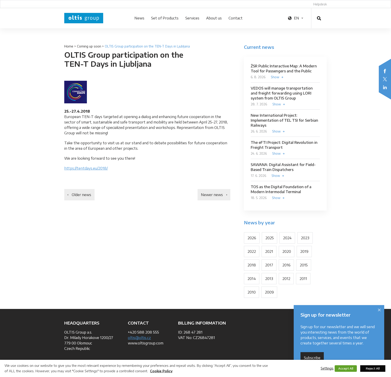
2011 (303, 278)
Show (275, 77)
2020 (286, 251)
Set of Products (165, 18)
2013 (269, 278)
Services (192, 18)
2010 (252, 292)
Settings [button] (327, 368)
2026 (252, 238)
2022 (252, 251)
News (139, 18)
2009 (269, 292)
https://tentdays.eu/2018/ (86, 168)
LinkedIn (385, 87)
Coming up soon (89, 46)
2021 (269, 251)
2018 (252, 265)
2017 (269, 265)
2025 (269, 238)
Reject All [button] (373, 368)
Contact (236, 18)
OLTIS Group (83, 18)
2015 (304, 265)
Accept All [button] (345, 368)
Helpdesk (320, 4)
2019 (304, 251)
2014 (252, 278)
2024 (287, 238)
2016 (286, 265)
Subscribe (312, 358)
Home (68, 46)
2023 (305, 238)
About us (214, 18)
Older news (81, 194)
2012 (286, 278)
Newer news (212, 194)
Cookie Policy (161, 371)
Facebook (385, 71)
